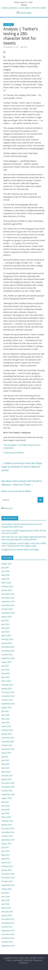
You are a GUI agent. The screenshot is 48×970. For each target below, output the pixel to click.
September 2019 (8, 840)
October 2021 (6, 745)
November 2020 (7, 787)
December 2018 (7, 874)
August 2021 (6, 753)
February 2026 (7, 586)
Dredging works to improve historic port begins (20, 549)
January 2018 (6, 915)
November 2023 (7, 651)
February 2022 (7, 730)
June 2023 (5, 669)
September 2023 (8, 658)
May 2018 (5, 900)
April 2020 (5, 813)
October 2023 (6, 654)
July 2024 (5, 620)
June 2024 (5, 624)
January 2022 (6, 734)
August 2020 (6, 798)
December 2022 (7, 692)
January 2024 (6, 643)
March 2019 (6, 862)
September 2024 (8, 613)
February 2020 (7, 821)
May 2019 (5, 855)
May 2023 (5, 673)
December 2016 (7, 934)
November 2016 (7, 938)
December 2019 (7, 828)
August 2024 (6, 616)
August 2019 (6, 843)
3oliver (25, 47)
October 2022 (6, 700)
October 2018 (6, 881)
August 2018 (6, 889)
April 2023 (5, 677)
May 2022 (5, 719)
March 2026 (6, 582)
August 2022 (6, 707)
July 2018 (5, 893)
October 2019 (6, 836)
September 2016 (8, 946)
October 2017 (6, 927)
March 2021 (6, 772)
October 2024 (6, 609)
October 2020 (6, 790)
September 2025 (8, 601)
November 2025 (7, 598)
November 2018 (7, 877)
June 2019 (5, 851)
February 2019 (7, 866)
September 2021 (8, 749)
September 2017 (8, 930)
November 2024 (7, 605)
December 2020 (7, 783)
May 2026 (5, 575)
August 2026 (6, 564)
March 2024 (6, 635)
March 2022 (6, 726)
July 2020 (5, 802)
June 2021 (5, 760)
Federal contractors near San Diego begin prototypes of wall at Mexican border (21, 467)
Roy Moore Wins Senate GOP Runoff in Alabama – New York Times (21, 483)
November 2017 (7, 923)
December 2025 (7, 594)
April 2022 (5, 722)
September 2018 (8, 885)
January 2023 (6, 688)
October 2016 (6, 942)
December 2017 (7, 919)
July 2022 (5, 711)
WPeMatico (19, 452)
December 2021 (7, 737)
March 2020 (6, 817)
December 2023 (7, 647)
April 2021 (5, 768)
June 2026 (5, 571)
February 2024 (7, 639)
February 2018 (7, 911)
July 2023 (5, 666)
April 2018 (5, 904)
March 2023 (6, 681)
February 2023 (7, 685)
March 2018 (6, 908)
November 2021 (7, 741)
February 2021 (7, 775)
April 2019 (5, 859)
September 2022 (8, 703)
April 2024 (5, 632)
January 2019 (6, 870)
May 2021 (5, 764)
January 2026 (6, 590)
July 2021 (5, 756)
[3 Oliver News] (24, 12)
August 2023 (6, 662)
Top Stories (9, 25)
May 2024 (5, 628)
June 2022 (5, 715)
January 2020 (6, 824)
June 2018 (5, 896)
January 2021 (6, 779)
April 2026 (5, 579)
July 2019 (5, 847)
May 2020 (5, 809)
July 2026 (5, 567)
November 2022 (7, 696)
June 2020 (5, 806)
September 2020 (8, 794)
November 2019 (7, 832)
